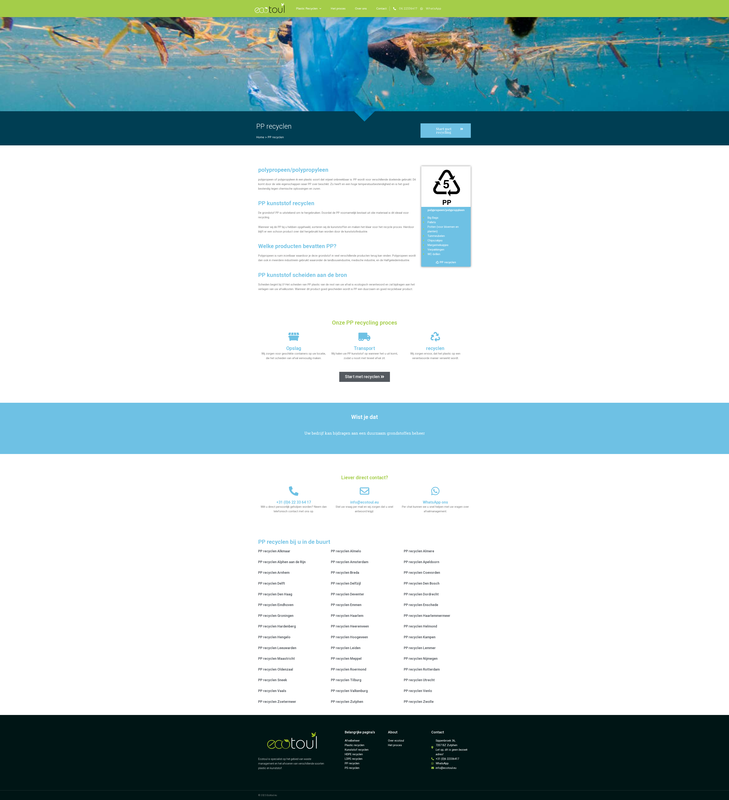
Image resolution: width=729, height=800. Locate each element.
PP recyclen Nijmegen (421, 658)
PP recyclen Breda (345, 573)
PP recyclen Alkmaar (274, 551)
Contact (381, 8)
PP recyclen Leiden (346, 648)
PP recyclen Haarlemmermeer (427, 616)
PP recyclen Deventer (347, 594)
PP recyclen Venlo (418, 691)
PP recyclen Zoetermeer (277, 702)
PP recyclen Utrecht (419, 680)
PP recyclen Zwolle (419, 702)
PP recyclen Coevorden (422, 573)
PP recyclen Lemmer (420, 648)
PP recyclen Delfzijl (346, 583)
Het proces (338, 8)
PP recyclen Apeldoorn (421, 562)
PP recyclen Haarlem (347, 616)
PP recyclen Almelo (346, 551)
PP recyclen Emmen (346, 605)
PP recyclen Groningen (275, 616)
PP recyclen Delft (271, 583)
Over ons (361, 8)
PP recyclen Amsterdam (349, 562)
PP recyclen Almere (419, 551)
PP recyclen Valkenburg (349, 691)
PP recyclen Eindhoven (275, 605)
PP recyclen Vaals (272, 691)
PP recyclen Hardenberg (277, 626)
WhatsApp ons (435, 502)
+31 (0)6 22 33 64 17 (293, 502)
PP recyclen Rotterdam (422, 669)
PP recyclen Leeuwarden (277, 648)
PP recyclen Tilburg (346, 680)
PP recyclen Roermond (348, 669)
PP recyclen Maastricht (276, 658)
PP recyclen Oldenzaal (275, 669)
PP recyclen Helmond (420, 626)
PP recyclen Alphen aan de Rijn (282, 562)
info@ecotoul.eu (364, 502)
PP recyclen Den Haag (275, 594)
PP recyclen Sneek (272, 680)
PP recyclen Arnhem (274, 573)
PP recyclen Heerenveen (350, 626)
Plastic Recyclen (307, 8)
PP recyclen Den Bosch (421, 583)
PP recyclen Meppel (346, 658)
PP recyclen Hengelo (274, 637)
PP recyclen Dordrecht (421, 594)
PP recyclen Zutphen (347, 702)
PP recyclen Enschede (421, 605)
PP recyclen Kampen (420, 637)
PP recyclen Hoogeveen (349, 637)
